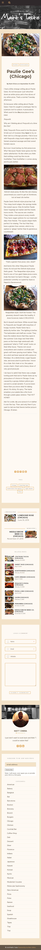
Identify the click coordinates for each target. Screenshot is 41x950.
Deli (8, 837)
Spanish (10, 914)
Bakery (10, 789)
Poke (9, 898)
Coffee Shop (12, 833)
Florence (10, 849)
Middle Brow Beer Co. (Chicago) (16, 534)
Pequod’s (26, 123)
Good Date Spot (24, 485)
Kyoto (9, 874)
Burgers (10, 817)
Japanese (11, 862)
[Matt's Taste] (20, 16)
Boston (10, 805)
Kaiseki (10, 866)
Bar (8, 797)
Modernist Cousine (14, 882)
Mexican (10, 878)
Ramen (9, 902)
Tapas (9, 923)
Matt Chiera (13, 84)
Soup (9, 910)
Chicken (10, 825)
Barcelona (11, 801)
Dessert (10, 841)
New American (12, 890)
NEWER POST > (32, 528)
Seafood (10, 906)
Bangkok (10, 793)
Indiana (9, 854)
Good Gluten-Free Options (14, 488)
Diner (9, 845)
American (10, 785)
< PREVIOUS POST (10, 512)
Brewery (10, 809)
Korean (10, 870)
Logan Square (29, 488)
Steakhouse (12, 918)
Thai (8, 927)
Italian (9, 858)
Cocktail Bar (12, 829)
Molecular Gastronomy (16, 886)
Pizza (15, 64)
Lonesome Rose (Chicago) (26, 516)
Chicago (24, 64)
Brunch (10, 813)
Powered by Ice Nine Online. (27, 947)
